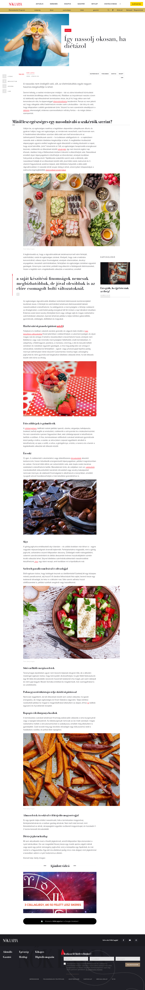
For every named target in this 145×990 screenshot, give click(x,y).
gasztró (96, 10)
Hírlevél (120, 10)
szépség (37, 10)
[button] (120, 3)
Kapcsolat (88, 979)
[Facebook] (113, 10)
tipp (122, 77)
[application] (59, 892)
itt (88, 703)
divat (51, 10)
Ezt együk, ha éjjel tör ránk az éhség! (114, 289)
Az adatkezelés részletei (94, 970)
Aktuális (39, 4)
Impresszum (34, 979)
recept (121, 73)
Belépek (129, 10)
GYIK (114, 979)
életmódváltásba (60, 101)
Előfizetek (136, 4)
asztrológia (67, 10)
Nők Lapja (15, 4)
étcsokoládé (76, 458)
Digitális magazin (111, 4)
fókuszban (105, 73)
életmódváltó (94, 73)
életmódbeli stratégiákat (56, 170)
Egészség (54, 4)
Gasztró (81, 4)
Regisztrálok (138, 10)
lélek (82, 10)
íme (36, 561)
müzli (60, 326)
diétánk (26, 110)
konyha (113, 73)
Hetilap (94, 4)
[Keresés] (108, 10)
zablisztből (90, 467)
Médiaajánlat (102, 979)
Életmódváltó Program (17, 10)
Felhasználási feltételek (53, 979)
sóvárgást (62, 149)
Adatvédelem (74, 979)
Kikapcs (67, 4)
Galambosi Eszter (105, 295)
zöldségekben (31, 428)
